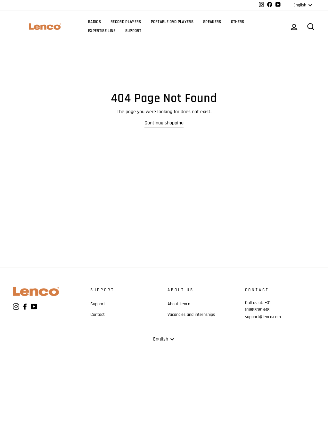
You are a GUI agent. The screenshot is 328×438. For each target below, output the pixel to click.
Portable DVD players (172, 21)
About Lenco (179, 304)
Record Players (126, 21)
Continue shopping (164, 123)
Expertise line (102, 30)
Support (133, 30)
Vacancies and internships (191, 314)
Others (237, 21)
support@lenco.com (263, 317)
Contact (97, 314)
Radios (94, 21)
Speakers (212, 21)
